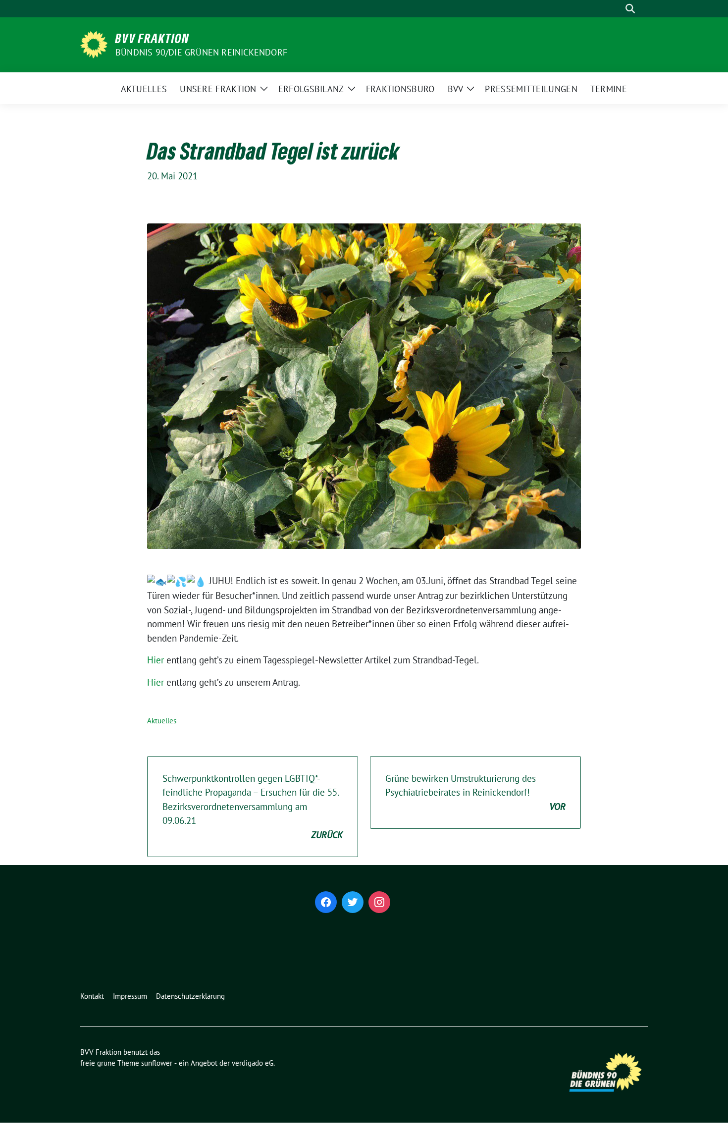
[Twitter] (352, 902)
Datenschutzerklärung (190, 996)
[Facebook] (325, 902)
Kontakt (92, 996)
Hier (155, 660)
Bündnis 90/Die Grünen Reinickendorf (201, 52)
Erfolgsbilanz (311, 89)
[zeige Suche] (630, 8)
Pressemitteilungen (531, 89)
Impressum (130, 996)
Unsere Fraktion (218, 89)
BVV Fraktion (152, 38)
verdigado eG (252, 1063)
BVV (456, 89)
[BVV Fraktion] (93, 44)
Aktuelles (144, 89)
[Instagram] (379, 902)
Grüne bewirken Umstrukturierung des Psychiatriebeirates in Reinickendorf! (475, 792)
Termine (608, 89)
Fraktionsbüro (400, 89)
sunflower (156, 1063)
